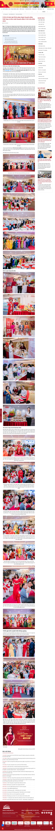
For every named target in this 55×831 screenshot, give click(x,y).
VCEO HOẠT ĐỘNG (19, 14)
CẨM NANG (21, 9)
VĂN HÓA (40, 9)
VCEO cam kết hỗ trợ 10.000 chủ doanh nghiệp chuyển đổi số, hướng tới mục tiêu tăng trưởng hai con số (45, 120)
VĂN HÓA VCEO (41, 76)
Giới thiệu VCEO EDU (42, 65)
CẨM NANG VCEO (41, 46)
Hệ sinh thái (50, 9)
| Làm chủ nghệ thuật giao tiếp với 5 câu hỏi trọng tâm (14, 786)
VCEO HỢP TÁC (41, 24)
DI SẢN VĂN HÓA (41, 82)
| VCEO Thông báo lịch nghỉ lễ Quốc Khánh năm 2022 (14, 782)
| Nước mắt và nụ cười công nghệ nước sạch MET (14, 794)
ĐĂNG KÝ (0, 412)
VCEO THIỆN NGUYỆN (42, 41)
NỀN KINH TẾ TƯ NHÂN (42, 50)
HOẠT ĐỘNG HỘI (15, 9)
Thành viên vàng (41, 54)
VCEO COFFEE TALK (42, 37)
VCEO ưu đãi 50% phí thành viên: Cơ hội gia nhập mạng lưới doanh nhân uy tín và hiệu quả (45, 140)
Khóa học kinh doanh (42, 72)
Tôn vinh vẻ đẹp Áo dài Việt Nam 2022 (11, 41)
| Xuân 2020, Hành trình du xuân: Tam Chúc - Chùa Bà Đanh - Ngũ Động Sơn (18, 799)
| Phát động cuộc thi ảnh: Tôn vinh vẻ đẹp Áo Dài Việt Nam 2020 (16, 795)
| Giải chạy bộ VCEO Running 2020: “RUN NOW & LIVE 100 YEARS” (16, 792)
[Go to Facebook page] (42, 812)
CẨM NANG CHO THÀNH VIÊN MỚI (44, 48)
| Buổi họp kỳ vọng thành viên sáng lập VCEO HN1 (14, 784)
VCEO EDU (34, 9)
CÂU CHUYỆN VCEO (42, 35)
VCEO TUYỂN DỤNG (42, 28)
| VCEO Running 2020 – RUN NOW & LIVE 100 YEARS (14, 790)
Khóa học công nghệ (42, 69)
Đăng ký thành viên (41, 61)
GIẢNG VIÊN (40, 67)
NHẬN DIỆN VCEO (41, 26)
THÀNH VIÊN (28, 9)
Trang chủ (6, 14)
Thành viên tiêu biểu (42, 56)
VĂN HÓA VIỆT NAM (42, 80)
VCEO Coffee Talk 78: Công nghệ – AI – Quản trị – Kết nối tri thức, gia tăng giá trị (44, 100)
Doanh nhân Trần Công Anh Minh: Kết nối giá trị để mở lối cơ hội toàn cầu (44, 160)
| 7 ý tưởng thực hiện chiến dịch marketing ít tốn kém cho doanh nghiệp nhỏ (18, 797)
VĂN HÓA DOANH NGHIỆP (43, 78)
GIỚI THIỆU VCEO (7, 9)
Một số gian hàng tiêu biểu (9, 39)
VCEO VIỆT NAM (41, 22)
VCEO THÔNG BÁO (41, 39)
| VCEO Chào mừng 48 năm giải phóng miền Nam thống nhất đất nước (17, 777)
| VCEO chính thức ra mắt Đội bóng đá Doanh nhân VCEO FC (15, 766)
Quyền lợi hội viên (41, 59)
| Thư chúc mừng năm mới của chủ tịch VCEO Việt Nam (15, 764)
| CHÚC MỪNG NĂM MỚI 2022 (10, 788)
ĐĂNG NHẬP (0, 419)
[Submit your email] (17, 816)
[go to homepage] (1, 9)
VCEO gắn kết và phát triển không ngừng (11, 42)
